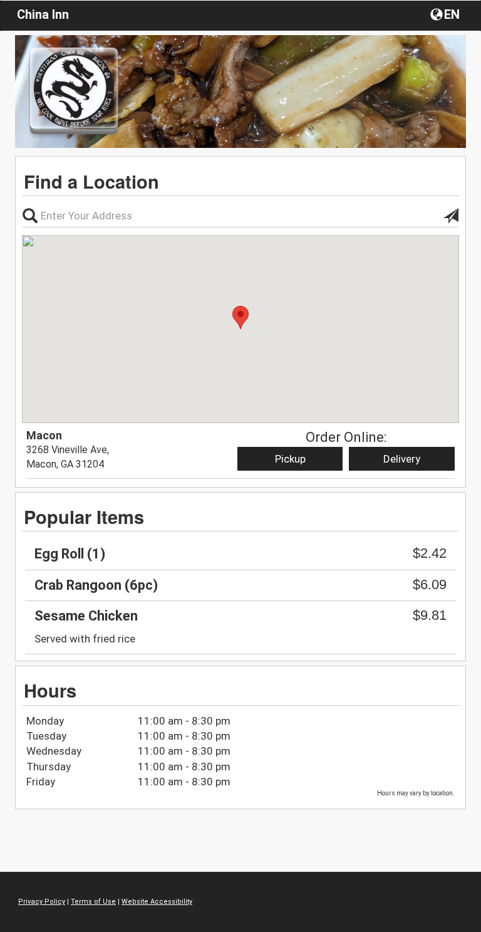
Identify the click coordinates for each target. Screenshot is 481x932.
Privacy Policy (41, 902)
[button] (446, 14)
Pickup (290, 459)
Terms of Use (93, 902)
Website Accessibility (157, 902)
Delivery (401, 459)
